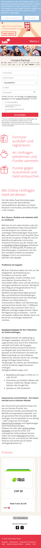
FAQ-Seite (21, 436)
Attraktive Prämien (10, 330)
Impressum (13, 542)
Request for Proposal (28, 542)
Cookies (28, 544)
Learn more (14, 13)
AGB (21, 96)
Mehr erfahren (8, 34)
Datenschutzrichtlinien (11, 423)
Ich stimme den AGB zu (11, 102)
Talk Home (6, 41)
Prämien (5, 255)
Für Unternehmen (20, 518)
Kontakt (5, 542)
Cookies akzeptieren (12, 18)
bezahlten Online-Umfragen (16, 245)
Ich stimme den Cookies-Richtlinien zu (14, 110)
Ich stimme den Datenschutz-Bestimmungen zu (13, 105)
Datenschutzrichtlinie (15, 544)
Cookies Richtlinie (22, 99)
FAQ (34, 544)
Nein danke (31, 18)
